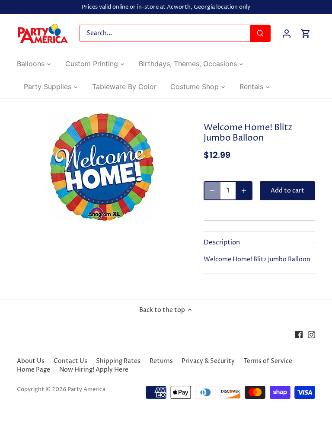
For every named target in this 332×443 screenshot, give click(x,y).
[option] (102, 167)
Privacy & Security (208, 361)
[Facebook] (299, 335)
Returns (161, 361)
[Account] (286, 33)
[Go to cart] (305, 33)
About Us (31, 361)
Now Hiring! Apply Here (93, 370)
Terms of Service (268, 361)
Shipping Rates (118, 361)
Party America (86, 389)
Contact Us (70, 361)
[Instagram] (311, 335)
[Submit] (260, 33)
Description (222, 242)
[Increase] (244, 191)
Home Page (33, 370)
